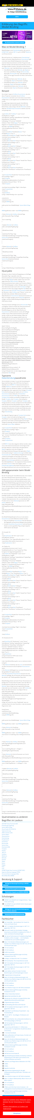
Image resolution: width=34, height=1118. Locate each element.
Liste (21, 664)
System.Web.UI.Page (25, 205)
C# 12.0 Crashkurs (9, 1049)
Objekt (26, 70)
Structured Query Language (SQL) (10, 874)
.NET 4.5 (15, 52)
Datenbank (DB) (6, 847)
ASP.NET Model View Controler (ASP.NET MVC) (13, 870)
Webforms (28, 52)
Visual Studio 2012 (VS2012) (9, 829)
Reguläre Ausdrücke (9, 1068)
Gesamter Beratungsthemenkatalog (14, 888)
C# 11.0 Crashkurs (9, 1082)
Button (20, 132)
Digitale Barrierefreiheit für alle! (12, 996)
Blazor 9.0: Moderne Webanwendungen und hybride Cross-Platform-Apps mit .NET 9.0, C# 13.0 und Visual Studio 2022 (17, 979)
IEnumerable (25, 72)
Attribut (4, 502)
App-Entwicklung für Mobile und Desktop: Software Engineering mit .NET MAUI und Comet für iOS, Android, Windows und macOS (18, 1057)
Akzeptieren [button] (17, 1113)
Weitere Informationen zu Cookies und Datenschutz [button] (15, 1107)
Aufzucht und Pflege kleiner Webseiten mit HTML (17, 1061)
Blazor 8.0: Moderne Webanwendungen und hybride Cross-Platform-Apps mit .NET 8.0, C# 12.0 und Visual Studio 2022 (17, 1040)
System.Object (11, 424)
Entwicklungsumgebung (8, 465)
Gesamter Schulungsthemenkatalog (14, 914)
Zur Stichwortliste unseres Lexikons (14, 42)
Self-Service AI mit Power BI (11, 1053)
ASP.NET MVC (5, 52)
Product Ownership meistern (12, 994)
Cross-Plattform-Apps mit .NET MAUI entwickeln (17, 987)
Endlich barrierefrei (9, 952)
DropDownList (8, 535)
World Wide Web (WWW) (8, 875)
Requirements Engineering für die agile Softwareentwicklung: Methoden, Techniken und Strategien (17, 1072)
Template (7, 175)
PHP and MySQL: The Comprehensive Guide (16, 961)
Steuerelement (25, 59)
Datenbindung (16, 50)
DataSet (9, 463)
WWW (10, 126)
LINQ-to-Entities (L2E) (7, 832)
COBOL (6, 1064)
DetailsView (22, 394)
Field (11, 132)
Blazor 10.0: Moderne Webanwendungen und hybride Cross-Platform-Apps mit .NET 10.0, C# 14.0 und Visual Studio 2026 (18, 943)
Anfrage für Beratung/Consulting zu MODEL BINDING (16, 884)
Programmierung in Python (11, 1002)
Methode (7, 68)
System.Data (5, 237)
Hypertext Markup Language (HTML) (11, 872)
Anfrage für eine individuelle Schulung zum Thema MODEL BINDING (16, 910)
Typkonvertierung (18, 453)
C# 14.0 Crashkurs (9, 948)
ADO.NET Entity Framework (13, 108)
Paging (15, 123)
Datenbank (23, 286)
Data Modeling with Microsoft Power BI (14, 1004)
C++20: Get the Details (10, 1033)
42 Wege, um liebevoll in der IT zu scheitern (15, 958)
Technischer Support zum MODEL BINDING (16, 892)
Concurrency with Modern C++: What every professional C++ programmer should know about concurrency (17, 1028)
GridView (15, 94)
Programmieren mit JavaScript (12, 975)
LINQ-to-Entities (14, 281)
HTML (15, 395)
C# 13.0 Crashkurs (9, 983)
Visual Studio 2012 (6, 454)
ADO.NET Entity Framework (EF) (10, 824)
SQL (24, 288)
